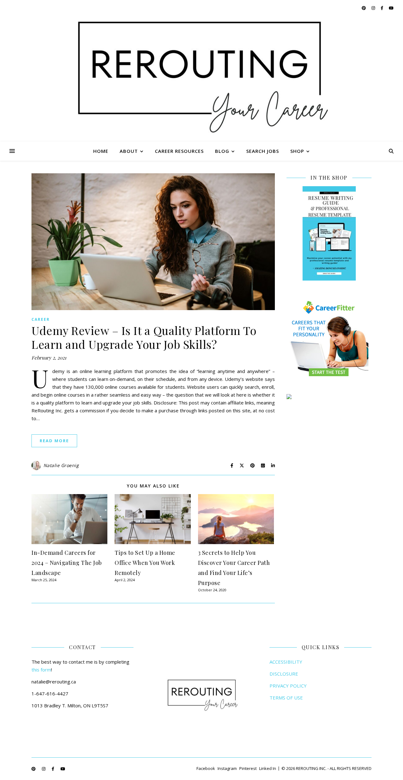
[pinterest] (364, 8)
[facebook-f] (382, 8)
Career (40, 319)
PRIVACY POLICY (288, 685)
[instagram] (374, 8)
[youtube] (391, 8)
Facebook (205, 768)
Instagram (227, 768)
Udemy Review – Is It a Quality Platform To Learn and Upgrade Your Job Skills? (143, 337)
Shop (297, 151)
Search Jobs (262, 151)
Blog (222, 151)
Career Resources (179, 151)
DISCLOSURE (284, 674)
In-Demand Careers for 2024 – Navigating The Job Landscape (66, 563)
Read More (54, 440)
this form (41, 669)
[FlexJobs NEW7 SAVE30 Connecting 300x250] (329, 396)
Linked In (267, 768)
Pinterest (248, 768)
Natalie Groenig (61, 465)
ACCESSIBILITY (286, 662)
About (129, 151)
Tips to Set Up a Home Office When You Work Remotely (145, 563)
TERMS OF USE (286, 697)
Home (100, 151)
